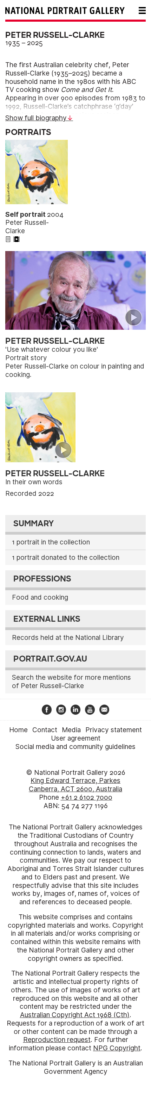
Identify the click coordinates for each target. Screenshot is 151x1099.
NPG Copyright (116, 1048)
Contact (44, 730)
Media (71, 730)
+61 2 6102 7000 (86, 797)
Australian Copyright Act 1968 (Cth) (75, 1015)
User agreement (75, 738)
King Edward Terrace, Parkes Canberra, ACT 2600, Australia (75, 785)
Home (18, 730)
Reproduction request (57, 1040)
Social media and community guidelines (75, 747)
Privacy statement (113, 730)
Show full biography (36, 118)
